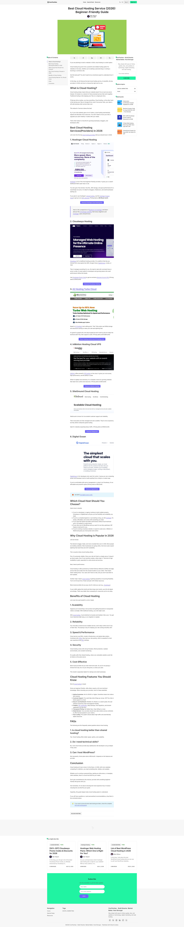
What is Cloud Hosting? (55, 61)
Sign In (126, 2)
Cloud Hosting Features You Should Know (57, 78)
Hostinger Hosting (85, 844)
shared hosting (90, 196)
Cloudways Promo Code (79, 277)
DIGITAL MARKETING (68, 911)
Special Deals (90, 2)
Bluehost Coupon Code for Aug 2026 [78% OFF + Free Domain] (129, 110)
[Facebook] (109, 920)
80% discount (85, 198)
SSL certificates (82, 705)
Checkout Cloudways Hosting (92, 284)
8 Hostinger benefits (86, 211)
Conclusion (51, 83)
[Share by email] (101, 58)
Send (84, 896)
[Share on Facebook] (83, 58)
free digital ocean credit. (86, 494)
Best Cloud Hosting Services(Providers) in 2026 (55, 64)
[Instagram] (116, 920)
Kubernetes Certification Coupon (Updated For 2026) (128, 103)
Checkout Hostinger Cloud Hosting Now (92, 202)
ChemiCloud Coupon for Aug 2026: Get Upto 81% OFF (129, 132)
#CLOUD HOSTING (76, 813)
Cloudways (73, 261)
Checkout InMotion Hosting (92, 386)
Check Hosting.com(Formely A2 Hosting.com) (92, 339)
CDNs (80, 638)
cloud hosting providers (88, 135)
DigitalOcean (101, 263)
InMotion (72, 373)
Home (84, 2)
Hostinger (72, 181)
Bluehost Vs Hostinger (95, 209)
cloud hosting (86, 578)
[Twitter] (113, 920)
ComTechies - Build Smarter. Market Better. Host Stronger (85, 925)
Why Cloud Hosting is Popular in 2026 (57, 72)
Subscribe (126, 78)
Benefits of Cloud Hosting (55, 75)
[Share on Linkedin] (92, 58)
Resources (97, 2)
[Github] (123, 920)
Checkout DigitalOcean (92, 489)
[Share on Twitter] (74, 58)
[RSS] (126, 920)
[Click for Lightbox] (92, 160)
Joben (116, 925)
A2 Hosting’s (78, 326)
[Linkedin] (119, 920)
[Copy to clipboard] (110, 58)
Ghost (111, 925)
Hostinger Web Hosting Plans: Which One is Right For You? (91, 850)
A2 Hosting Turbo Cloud (84, 289)
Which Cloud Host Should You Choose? (56, 68)
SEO (83, 640)
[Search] (122, 2)
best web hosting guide (81, 805)
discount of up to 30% (103, 277)
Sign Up (133, 2)
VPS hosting (87, 373)
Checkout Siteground (92, 431)
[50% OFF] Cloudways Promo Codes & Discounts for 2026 (128, 117)
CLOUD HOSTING (55, 844)
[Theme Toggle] (120, 2)
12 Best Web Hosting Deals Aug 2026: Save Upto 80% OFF (128, 125)
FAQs (50, 81)
